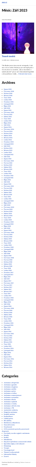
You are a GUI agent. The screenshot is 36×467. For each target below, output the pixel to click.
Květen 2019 (8, 237)
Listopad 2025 (8, 104)
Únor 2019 (7, 243)
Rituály (6, 435)
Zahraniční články (10, 454)
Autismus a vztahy (10, 404)
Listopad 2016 (8, 300)
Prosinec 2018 (8, 247)
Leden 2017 (8, 296)
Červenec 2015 (9, 333)
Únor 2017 (7, 293)
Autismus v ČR (9, 408)
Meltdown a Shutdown (12, 423)
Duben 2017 (8, 289)
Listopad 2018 (8, 249)
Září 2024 (7, 125)
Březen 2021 (8, 194)
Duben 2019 (8, 239)
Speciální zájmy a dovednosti (14, 444)
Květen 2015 (8, 338)
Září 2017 (7, 279)
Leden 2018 (8, 270)
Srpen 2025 (7, 110)
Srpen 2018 (7, 255)
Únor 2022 (7, 171)
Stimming (7, 446)
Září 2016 (7, 304)
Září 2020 (7, 205)
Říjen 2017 (7, 277)
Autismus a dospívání (11, 383)
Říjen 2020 (7, 203)
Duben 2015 (8, 340)
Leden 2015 (8, 346)
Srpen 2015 (7, 331)
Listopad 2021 (8, 178)
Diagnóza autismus (10, 412)
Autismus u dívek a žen (12, 406)
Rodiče (6, 437)
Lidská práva (8, 418)
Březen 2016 (8, 317)
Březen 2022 (8, 169)
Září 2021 (7, 182)
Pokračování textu (25, 74)
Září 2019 (7, 228)
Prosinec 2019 (9, 222)
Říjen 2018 (7, 251)
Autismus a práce (10, 391)
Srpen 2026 (8, 89)
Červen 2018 (8, 260)
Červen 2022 (8, 163)
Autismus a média (10, 389)
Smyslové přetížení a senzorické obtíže (17, 442)
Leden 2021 (7, 199)
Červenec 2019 (9, 232)
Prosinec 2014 (9, 348)
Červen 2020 (8, 209)
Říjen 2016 (7, 302)
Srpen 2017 (7, 281)
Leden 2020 (8, 220)
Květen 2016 (8, 312)
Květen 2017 (8, 287)
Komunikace (8, 416)
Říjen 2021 (7, 180)
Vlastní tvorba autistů (11, 452)
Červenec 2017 (9, 283)
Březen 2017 (8, 291)
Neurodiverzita (9, 425)
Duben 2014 (8, 365)
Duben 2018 (8, 264)
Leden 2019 (8, 245)
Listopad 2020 (9, 201)
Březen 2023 (8, 150)
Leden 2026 (8, 100)
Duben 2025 (8, 116)
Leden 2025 (8, 121)
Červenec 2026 (9, 91)
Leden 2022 (8, 173)
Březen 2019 (8, 241)
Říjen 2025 (7, 106)
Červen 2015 (8, 336)
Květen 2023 (8, 148)
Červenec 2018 (9, 258)
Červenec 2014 (9, 359)
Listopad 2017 (8, 274)
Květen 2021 (8, 190)
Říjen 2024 (7, 123)
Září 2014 (7, 355)
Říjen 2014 (7, 352)
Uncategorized (6, 19)
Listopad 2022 (8, 154)
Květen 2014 (8, 363)
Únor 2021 (7, 197)
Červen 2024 (8, 131)
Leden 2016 (8, 321)
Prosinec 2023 (9, 142)
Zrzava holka (14, 60)
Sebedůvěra (8, 439)
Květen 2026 (8, 93)
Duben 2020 (8, 213)
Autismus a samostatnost (12, 395)
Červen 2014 (8, 361)
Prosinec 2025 (9, 102)
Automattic (5, 464)
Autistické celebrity (11, 410)
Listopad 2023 (9, 144)
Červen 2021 (8, 188)
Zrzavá (6, 456)
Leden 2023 (8, 152)
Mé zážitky (8, 420)
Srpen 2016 (7, 306)
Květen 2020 (8, 211)
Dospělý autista (9, 414)
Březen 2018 (8, 266)
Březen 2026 (8, 95)
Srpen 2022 (7, 159)
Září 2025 (7, 108)
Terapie (6, 448)
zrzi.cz (4, 2)
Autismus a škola (10, 399)
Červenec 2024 (9, 129)
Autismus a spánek (10, 401)
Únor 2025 (7, 119)
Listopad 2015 (8, 325)
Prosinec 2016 (9, 298)
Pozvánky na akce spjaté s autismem (16, 433)
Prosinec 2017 (8, 272)
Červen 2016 (8, 310)
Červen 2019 (8, 234)
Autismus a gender (10, 385)
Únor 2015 (7, 344)
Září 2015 (7, 329)
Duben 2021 (8, 192)
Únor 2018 (7, 268)
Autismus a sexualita (11, 397)
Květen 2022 (8, 165)
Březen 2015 (8, 342)
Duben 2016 (8, 314)
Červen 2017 (8, 285)
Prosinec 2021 (8, 175)
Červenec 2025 (9, 112)
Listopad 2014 (8, 350)
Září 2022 (7, 156)
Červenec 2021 (9, 186)
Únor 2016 (7, 319)
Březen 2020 (8, 215)
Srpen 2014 (7, 357)
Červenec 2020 (9, 207)
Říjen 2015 (7, 327)
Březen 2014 (8, 367)
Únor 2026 (7, 97)
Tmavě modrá (8, 56)
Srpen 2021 (7, 184)
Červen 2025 (8, 114)
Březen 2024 (8, 138)
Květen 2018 (8, 262)
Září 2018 (7, 253)
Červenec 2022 (9, 161)
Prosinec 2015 (8, 323)
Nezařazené (8, 427)
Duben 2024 (8, 135)
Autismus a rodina (10, 393)
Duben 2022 (8, 167)
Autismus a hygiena (11, 387)
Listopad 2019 (8, 224)
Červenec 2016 (9, 308)
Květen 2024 (8, 133)
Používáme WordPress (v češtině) (10, 462)
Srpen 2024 (8, 127)
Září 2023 (7, 146)
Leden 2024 (8, 140)
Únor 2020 (7, 218)
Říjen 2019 (7, 226)
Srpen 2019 (7, 230)
